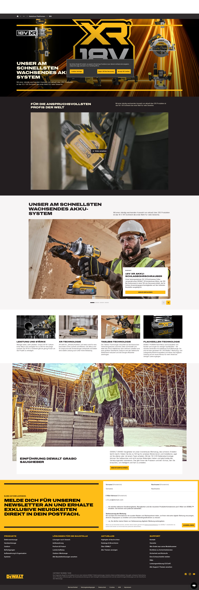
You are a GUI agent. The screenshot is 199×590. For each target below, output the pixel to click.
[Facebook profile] (185, 574)
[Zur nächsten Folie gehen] (168, 303)
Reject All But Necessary (106, 71)
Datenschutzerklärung (151, 524)
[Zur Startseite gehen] (15, 576)
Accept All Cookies (124, 71)
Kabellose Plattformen (37, 16)
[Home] (18, 16)
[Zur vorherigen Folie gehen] (164, 303)
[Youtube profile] (194, 574)
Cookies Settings (76, 71)
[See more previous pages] (23, 16)
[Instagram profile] (190, 574)
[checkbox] (106, 507)
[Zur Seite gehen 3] (102, 302)
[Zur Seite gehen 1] (92, 302)
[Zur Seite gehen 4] (107, 302)
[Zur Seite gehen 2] (97, 302)
